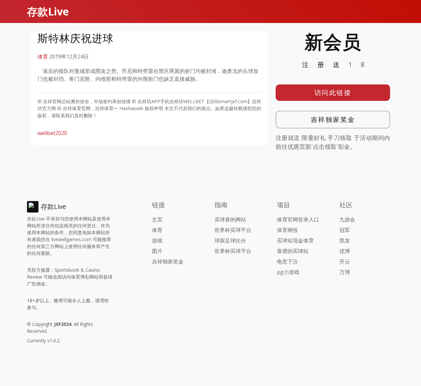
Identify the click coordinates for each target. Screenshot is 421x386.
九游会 (347, 219)
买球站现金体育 (295, 240)
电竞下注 (287, 261)
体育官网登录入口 (298, 219)
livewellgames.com (71, 239)
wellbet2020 (52, 133)
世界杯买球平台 (232, 230)
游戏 (157, 240)
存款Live (48, 11)
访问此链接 (333, 92)
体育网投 (287, 230)
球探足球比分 (230, 240)
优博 (344, 251)
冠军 (344, 230)
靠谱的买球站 (293, 251)
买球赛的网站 (230, 219)
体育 (42, 56)
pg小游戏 (288, 272)
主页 (157, 219)
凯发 (344, 240)
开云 (344, 261)
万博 (344, 272)
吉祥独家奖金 (333, 119)
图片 (157, 251)
